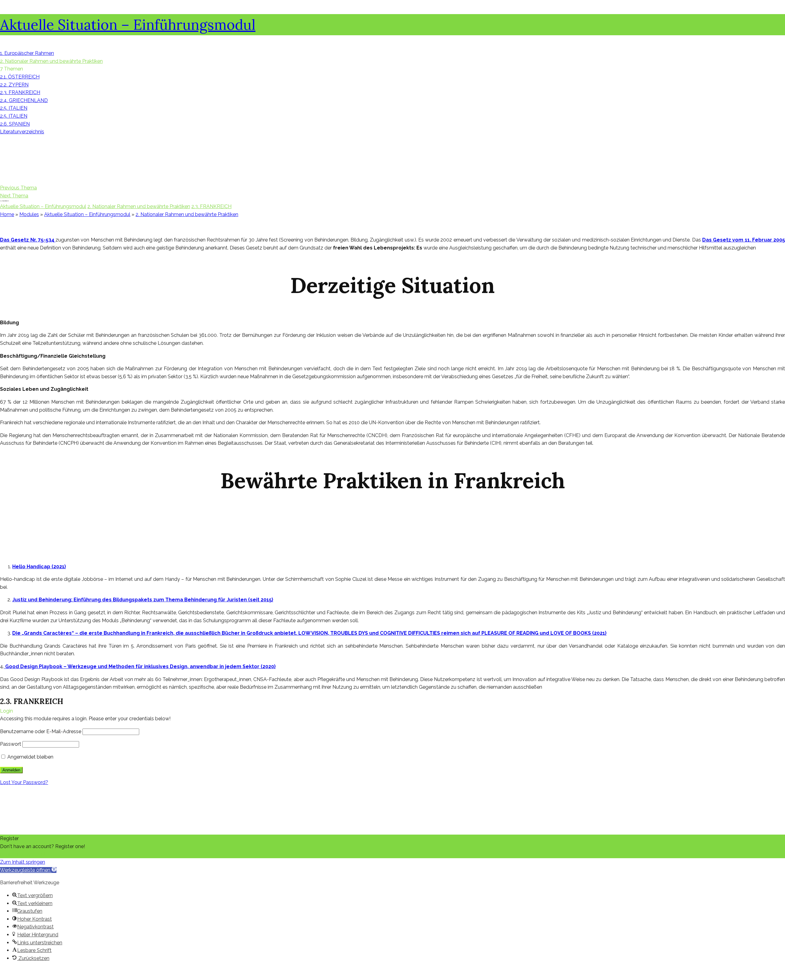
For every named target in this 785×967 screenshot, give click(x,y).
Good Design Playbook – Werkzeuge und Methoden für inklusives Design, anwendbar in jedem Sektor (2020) (140, 666)
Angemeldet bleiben (29, 757)
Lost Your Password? (24, 782)
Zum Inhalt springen (22, 862)
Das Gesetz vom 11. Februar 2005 (743, 240)
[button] (28, 870)
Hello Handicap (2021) (39, 566)
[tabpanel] (392, 459)
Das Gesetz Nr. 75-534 (28, 240)
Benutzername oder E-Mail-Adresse (40, 731)
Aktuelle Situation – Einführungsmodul (127, 25)
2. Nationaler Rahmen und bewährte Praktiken (138, 206)
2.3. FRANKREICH (211, 206)
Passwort (10, 744)
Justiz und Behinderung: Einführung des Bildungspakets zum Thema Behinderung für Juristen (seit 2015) (142, 600)
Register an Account (23, 854)
